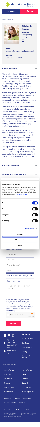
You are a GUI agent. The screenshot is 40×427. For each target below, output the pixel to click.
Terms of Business (8, 409)
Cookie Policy (7, 398)
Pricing (24, 352)
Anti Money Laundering (10, 402)
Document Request (26, 356)
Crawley (7, 383)
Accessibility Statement (10, 406)
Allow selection (20, 240)
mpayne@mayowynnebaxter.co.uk (20, 51)
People (10, 19)
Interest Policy (22, 402)
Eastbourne (8, 392)
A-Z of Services (27, 339)
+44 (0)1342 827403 (14, 58)
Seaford (25, 383)
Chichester (8, 379)
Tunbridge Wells (28, 392)
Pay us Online (27, 347)
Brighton (7, 374)
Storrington (26, 387)
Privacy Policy (22, 406)
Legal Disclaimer (27, 398)
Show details (29, 228)
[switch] (35, 208)
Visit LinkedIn (23, 41)
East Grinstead (9, 387)
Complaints (17, 398)
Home (4, 19)
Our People (26, 343)
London (25, 379)
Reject (20, 245)
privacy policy (10, 311)
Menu (12, 11)
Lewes (24, 374)
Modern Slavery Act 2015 (22, 409)
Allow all (20, 234)
